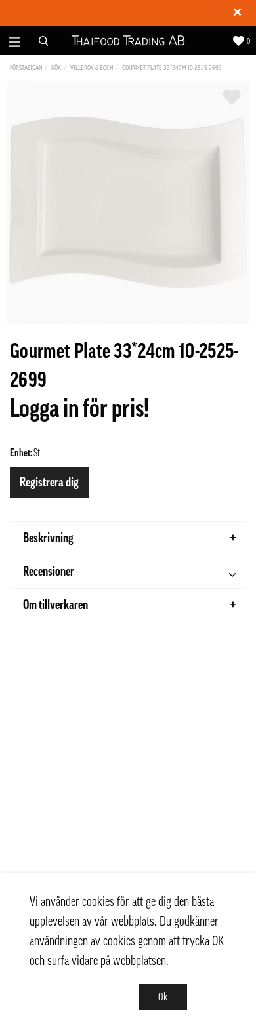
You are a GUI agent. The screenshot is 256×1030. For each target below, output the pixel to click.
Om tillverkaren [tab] (55, 605)
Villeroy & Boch (91, 67)
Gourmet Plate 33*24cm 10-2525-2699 (172, 67)
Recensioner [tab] (48, 571)
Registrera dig (49, 482)
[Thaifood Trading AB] (128, 41)
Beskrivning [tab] (48, 538)
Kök (56, 67)
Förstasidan (26, 67)
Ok (162, 997)
